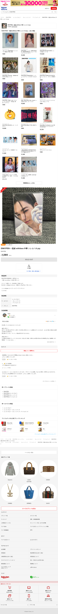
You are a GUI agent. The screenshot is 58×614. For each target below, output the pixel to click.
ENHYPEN (8, 17)
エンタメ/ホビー (17, 17)
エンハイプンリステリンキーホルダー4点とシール (47, 101)
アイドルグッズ (36, 17)
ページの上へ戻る (29, 452)
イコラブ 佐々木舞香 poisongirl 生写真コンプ (28, 175)
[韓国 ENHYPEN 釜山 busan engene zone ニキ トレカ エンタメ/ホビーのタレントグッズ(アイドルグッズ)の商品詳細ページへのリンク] (29, 90)
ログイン (47, 8)
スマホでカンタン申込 (9, 599)
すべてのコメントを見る (48, 381)
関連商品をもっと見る (29, 183)
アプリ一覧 (32, 604)
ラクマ (2, 17)
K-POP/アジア (43, 99)
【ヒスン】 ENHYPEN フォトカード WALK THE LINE (10, 51)
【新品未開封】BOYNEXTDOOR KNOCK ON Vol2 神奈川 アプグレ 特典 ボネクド (28, 151)
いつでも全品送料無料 (29, 591)
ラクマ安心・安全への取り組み (33, 271)
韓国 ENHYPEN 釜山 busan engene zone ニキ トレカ (28, 101)
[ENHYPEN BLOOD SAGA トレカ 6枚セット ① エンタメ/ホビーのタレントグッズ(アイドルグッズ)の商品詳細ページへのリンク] (48, 40)
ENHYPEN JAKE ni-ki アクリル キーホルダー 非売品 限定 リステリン (9, 101)
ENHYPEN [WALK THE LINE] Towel (28, 125)
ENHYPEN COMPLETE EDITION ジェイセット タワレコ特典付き (47, 77)
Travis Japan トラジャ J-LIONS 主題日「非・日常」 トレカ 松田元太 (10, 176)
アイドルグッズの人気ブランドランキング (45, 434)
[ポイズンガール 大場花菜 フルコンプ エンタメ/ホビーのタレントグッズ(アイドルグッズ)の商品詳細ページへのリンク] (10, 140)
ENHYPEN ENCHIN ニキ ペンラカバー (10, 125)
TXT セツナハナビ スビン (46, 150)
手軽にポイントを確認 (48, 599)
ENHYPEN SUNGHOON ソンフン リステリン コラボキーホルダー (29, 77)
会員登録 (54, 8)
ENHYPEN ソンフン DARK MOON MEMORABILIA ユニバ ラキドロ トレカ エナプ (29, 52)
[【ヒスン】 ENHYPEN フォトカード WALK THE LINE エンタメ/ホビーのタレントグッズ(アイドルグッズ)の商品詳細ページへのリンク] (10, 40)
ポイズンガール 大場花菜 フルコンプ (9, 150)
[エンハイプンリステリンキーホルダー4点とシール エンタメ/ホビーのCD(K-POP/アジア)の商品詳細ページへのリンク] (48, 90)
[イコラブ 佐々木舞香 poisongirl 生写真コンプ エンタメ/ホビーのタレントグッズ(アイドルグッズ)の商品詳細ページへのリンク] (29, 164)
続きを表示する (50, 342)
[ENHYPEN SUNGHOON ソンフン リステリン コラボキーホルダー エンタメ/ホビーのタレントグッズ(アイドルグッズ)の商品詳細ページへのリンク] (29, 65)
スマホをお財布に (29, 599)
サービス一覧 (4, 604)
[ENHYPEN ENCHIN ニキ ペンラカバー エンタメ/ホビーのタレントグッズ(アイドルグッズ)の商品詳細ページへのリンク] (10, 115)
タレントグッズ (26, 17)
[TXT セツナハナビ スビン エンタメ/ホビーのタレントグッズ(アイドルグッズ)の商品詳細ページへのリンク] (48, 140)
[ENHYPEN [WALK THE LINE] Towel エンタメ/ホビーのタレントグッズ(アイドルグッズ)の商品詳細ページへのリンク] (29, 115)
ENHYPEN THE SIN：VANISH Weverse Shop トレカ (10, 76)
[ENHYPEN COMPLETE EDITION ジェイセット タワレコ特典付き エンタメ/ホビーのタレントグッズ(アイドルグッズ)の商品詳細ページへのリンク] (48, 65)
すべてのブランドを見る (29, 508)
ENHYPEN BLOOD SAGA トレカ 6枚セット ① (47, 51)
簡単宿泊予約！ (48, 591)
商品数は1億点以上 (9, 591)
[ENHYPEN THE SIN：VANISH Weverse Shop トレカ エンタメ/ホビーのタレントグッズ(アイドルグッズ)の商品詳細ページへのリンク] (10, 65)
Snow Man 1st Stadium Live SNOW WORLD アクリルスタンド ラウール (47, 126)
